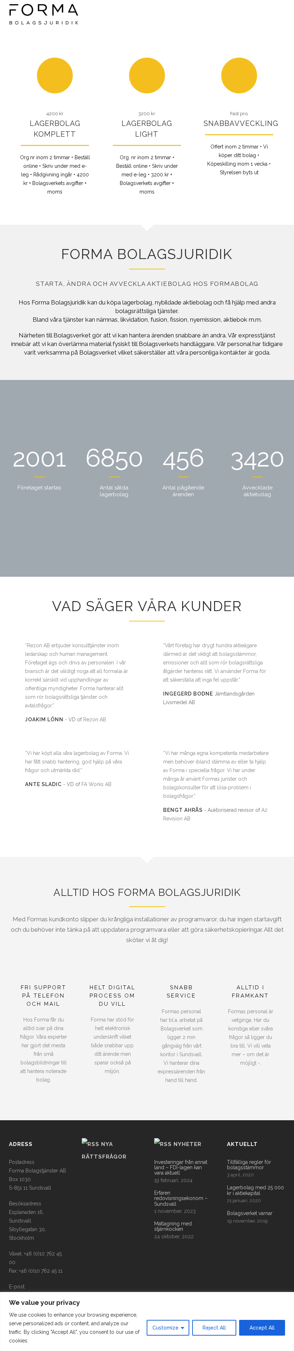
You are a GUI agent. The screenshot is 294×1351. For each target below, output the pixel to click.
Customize (165, 1328)
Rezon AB (94, 719)
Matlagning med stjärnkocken (173, 1226)
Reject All (214, 1328)
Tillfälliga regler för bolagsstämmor (249, 1165)
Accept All (262, 1328)
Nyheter (187, 1144)
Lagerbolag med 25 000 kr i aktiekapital (255, 1190)
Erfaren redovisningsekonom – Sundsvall (181, 1198)
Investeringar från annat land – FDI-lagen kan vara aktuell (180, 1168)
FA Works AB (96, 784)
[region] (147, 1321)
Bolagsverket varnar (249, 1213)
